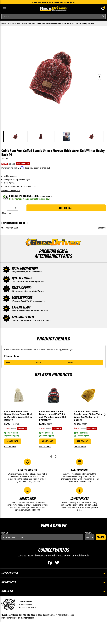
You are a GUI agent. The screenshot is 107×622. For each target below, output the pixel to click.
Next (104, 415)
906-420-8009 (29, 615)
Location (4, 533)
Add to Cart (12, 441)
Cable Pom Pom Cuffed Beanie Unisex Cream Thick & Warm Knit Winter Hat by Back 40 (18, 415)
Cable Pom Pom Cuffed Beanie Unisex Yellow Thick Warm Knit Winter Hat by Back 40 (88, 415)
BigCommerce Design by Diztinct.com (17, 617)
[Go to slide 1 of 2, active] (51, 456)
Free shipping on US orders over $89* (53, 2)
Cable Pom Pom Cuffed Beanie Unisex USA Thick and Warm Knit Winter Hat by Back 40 (52, 415)
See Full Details (10, 447)
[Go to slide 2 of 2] (56, 456)
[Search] (103, 16)
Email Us (102, 227)
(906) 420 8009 (11, 227)
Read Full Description (10, 190)
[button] (99, 77)
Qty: (3, 213)
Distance (88, 533)
